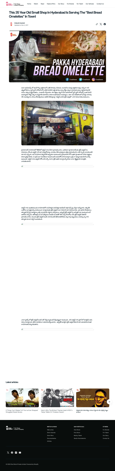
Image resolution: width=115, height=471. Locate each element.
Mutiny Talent (78, 435)
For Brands (106, 430)
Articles (49, 441)
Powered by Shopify (32, 464)
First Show (77, 432)
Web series (50, 430)
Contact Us (106, 438)
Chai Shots (77, 430)
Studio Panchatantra (80, 438)
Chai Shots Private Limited (18, 464)
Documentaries (51, 438)
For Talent (106, 432)
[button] (109, 401)
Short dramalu (51, 432)
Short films (50, 435)
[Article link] (22, 402)
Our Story (105, 435)
